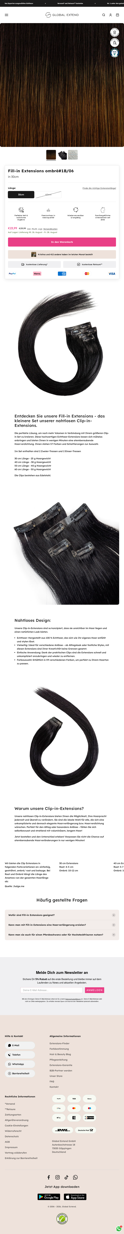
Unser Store (56, 1076)
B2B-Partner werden (61, 1070)
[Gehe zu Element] (73, 155)
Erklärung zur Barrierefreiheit (21, 1158)
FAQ (52, 1081)
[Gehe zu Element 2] (62, 155)
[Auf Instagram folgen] (57, 1177)
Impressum (11, 1147)
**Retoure (10, 1109)
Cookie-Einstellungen (16, 1125)
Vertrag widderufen (16, 1152)
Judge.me (18, 886)
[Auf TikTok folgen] (66, 1177)
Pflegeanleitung (58, 1059)
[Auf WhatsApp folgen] (75, 1177)
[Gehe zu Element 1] (51, 155)
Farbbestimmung (59, 1048)
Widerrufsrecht (13, 1131)
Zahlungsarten (13, 1114)
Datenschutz (12, 1136)
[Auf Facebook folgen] (48, 1177)
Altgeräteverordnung (16, 1120)
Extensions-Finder (59, 1043)
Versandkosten (50, 229)
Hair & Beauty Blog (60, 1054)
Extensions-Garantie (61, 1065)
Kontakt (54, 1086)
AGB (7, 1141)
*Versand (10, 1103)
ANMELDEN (94, 990)
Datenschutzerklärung (73, 999)
